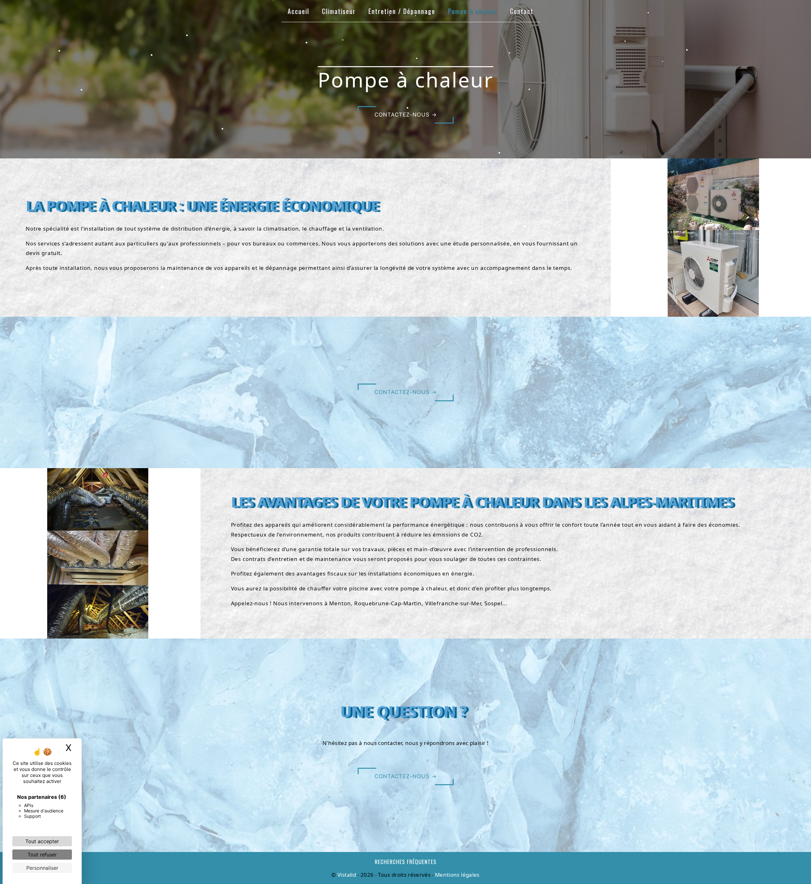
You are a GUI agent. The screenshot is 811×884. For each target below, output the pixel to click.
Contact (521, 11)
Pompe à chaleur (472, 11)
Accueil (298, 11)
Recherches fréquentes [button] (406, 861)
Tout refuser (42, 854)
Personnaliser (42, 868)
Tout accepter (42, 841)
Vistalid (346, 874)
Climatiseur (339, 11)
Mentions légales (457, 874)
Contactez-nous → (405, 114)
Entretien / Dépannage (401, 11)
